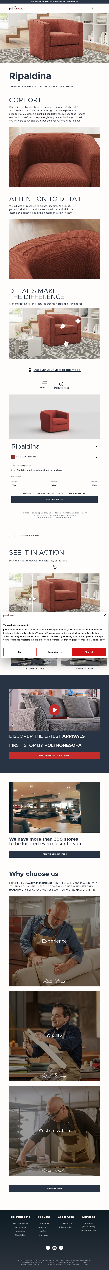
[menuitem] (20, 1223)
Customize (53, 652)
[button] (54, 499)
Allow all (89, 652)
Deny (20, 652)
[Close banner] (105, 615)
